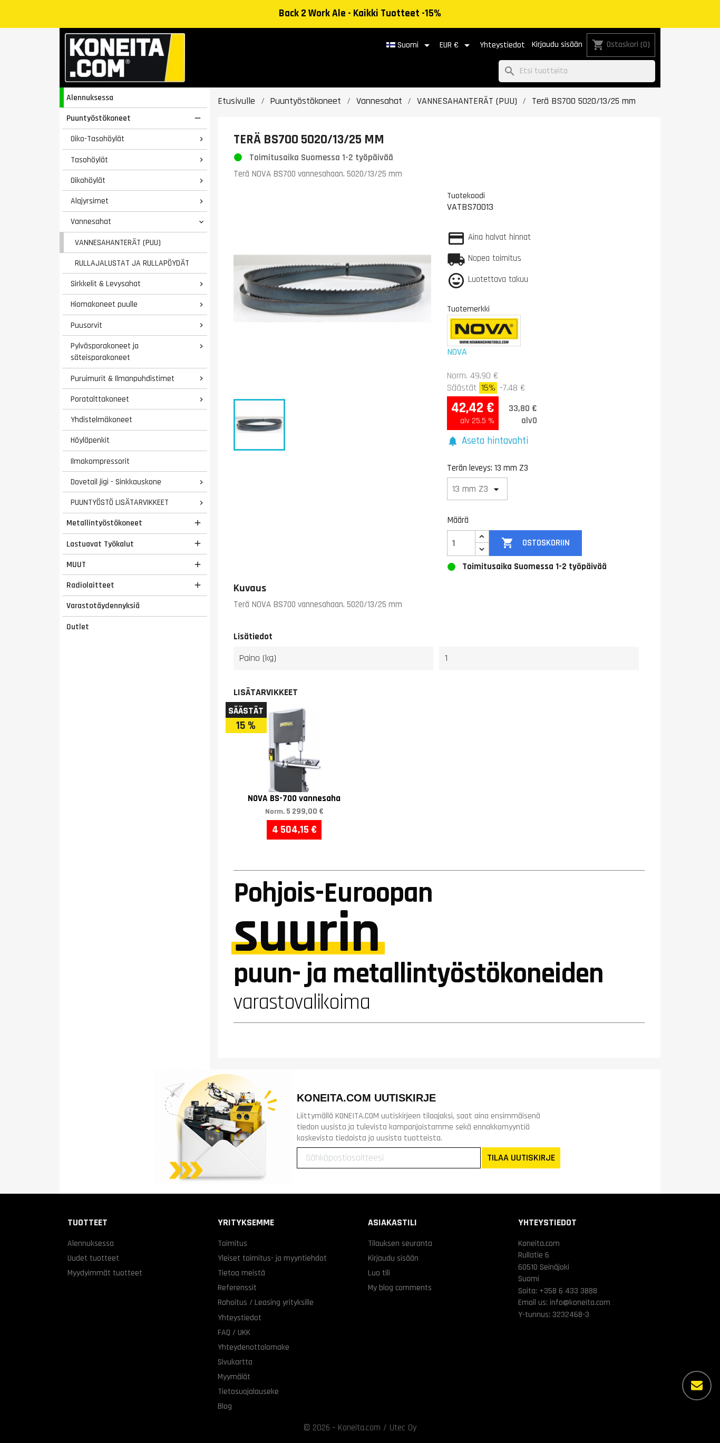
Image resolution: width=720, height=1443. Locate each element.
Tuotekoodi (466, 195)
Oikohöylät (88, 180)
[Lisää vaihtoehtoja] (697, 1385)
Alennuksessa (89, 97)
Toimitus (232, 1243)
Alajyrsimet (90, 201)
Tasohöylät (89, 159)
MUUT (76, 564)
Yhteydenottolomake (253, 1347)
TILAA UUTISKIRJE (521, 1158)
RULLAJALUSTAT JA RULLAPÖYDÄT (132, 263)
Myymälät (234, 1376)
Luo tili (379, 1272)
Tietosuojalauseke (248, 1391)
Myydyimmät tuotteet (104, 1272)
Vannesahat (91, 221)
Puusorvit (86, 325)
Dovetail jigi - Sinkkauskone (116, 481)
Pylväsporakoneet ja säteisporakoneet (105, 351)
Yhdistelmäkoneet (101, 419)
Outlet (77, 626)
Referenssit (237, 1287)
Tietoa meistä (241, 1272)
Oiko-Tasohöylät (97, 138)
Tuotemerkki (468, 309)
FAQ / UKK (234, 1332)
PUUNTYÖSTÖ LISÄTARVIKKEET (120, 502)
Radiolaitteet (90, 585)
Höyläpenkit (90, 440)
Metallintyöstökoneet (104, 523)
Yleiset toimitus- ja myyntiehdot (272, 1258)
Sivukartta (235, 1362)
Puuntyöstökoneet (98, 118)
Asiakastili (392, 1222)
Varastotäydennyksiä (103, 605)
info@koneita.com (580, 1302)
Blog (225, 1406)
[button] (487, 441)
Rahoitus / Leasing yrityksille (266, 1302)
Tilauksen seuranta (400, 1243)
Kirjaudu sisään (557, 44)
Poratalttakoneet (100, 399)
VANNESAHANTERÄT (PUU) (118, 242)
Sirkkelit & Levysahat (106, 283)
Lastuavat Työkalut (100, 544)
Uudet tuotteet (93, 1258)
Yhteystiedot (502, 45)
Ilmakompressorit (100, 461)
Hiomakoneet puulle (104, 304)
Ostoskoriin (535, 543)
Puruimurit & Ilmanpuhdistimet (122, 378)
